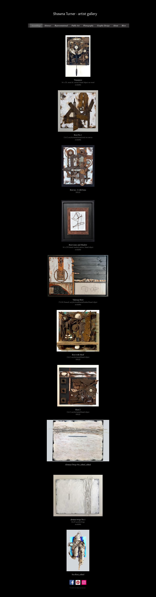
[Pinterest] (78, 582)
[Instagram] (84, 582)
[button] (78, 61)
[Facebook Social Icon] (71, 582)
